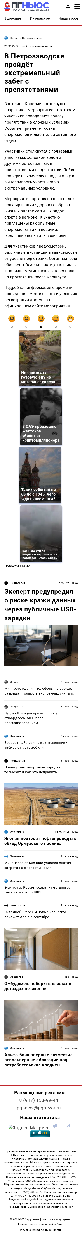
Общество (16, 682)
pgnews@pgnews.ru (39, 1107)
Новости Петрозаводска (26, 38)
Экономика (17, 736)
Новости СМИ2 (17, 566)
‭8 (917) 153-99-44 (38, 1100)
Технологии (17, 582)
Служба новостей (41, 45)
